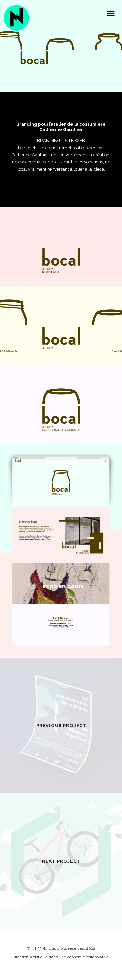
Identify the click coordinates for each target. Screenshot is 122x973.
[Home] (16, 18)
